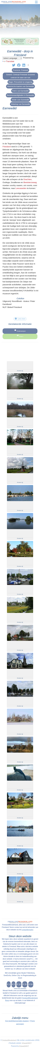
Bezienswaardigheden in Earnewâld (20, 95)
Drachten (27, 179)
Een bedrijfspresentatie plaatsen (17, 1021)
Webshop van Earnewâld (20, 104)
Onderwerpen (21, 331)
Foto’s (21, 336)
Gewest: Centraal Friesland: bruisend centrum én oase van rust (20, 76)
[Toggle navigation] (36, 2)
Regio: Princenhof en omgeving (20, 82)
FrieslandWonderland (9, 1040)
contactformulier (27, 930)
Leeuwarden (21, 188)
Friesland (7, 147)
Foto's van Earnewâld (20, 91)
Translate (10, 61)
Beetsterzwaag (30, 182)
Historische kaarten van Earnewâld (20, 86)
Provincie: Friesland (20, 70)
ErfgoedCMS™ (27, 1043)
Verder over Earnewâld (20, 100)
